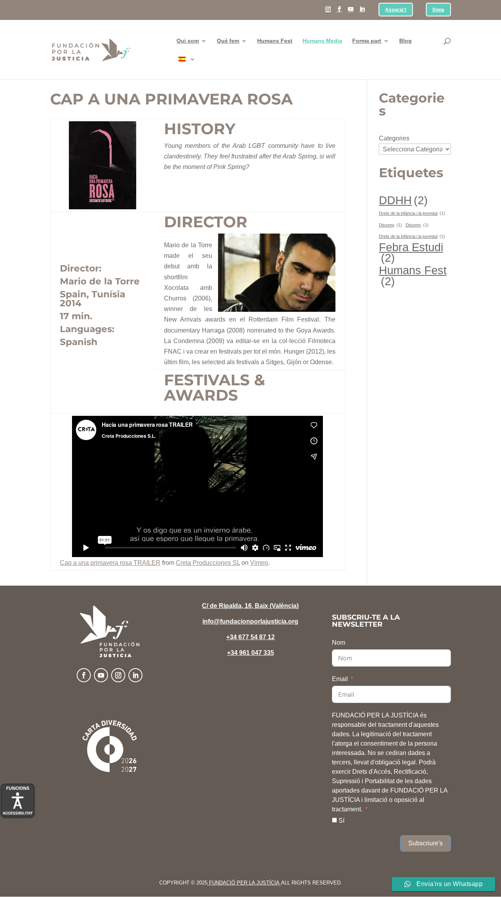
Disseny (390, 225)
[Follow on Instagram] (118, 675)
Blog (405, 41)
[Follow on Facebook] (84, 675)
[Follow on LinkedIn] (135, 675)
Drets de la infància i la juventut (412, 236)
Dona (438, 10)
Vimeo (259, 562)
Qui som (188, 41)
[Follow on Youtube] (101, 675)
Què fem (228, 41)
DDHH (403, 200)
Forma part (366, 41)
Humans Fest (274, 41)
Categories (394, 138)
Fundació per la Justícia (244, 883)
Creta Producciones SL (208, 562)
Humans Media (322, 41)
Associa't (395, 10)
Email (340, 679)
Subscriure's (425, 843)
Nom (338, 642)
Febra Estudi (411, 252)
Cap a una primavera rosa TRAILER (110, 562)
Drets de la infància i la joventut (412, 213)
